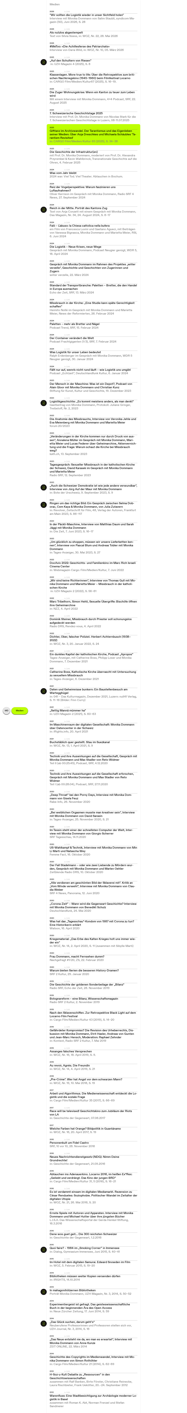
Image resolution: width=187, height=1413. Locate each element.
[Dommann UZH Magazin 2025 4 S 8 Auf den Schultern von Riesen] (44, 62)
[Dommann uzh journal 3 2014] (44, 1323)
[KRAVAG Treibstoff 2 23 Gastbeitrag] (44, 403)
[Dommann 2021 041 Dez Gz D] (44, 691)
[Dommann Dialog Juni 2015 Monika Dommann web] (44, 1250)
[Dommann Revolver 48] (44, 505)
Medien (20, 711)
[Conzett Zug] (44, 210)
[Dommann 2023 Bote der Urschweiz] (44, 487)
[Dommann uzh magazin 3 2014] (44, 1292)
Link (68, 11)
